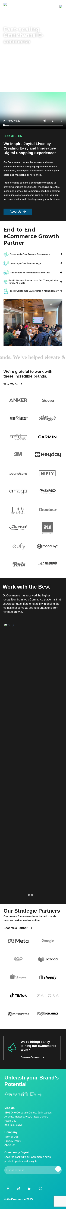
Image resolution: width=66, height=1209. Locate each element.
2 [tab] (32, 895)
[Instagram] (40, 1188)
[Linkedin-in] (29, 1188)
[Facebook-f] (7, 1188)
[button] (61, 6)
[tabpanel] (33, 755)
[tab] (33, 254)
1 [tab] (29, 895)
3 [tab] (36, 895)
